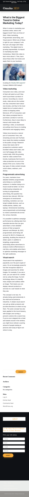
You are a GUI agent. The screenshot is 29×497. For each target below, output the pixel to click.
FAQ (5, 483)
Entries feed (7, 400)
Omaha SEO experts (17, 83)
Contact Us (17, 483)
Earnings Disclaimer (11, 488)
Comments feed (8, 403)
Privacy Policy (9, 485)
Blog (9, 483)
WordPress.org (8, 406)
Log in (5, 397)
